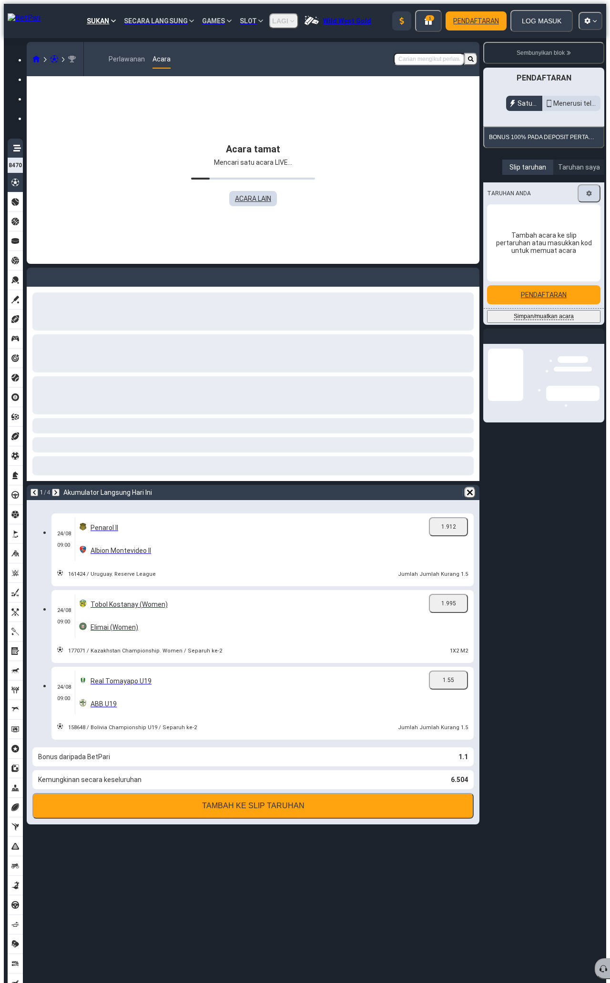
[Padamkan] (470, 492)
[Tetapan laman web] (590, 21)
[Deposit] (401, 20)
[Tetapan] (589, 253)
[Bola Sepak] (54, 59)
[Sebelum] (34, 492)
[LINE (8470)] (36, 59)
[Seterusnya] (56, 492)
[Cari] (471, 59)
